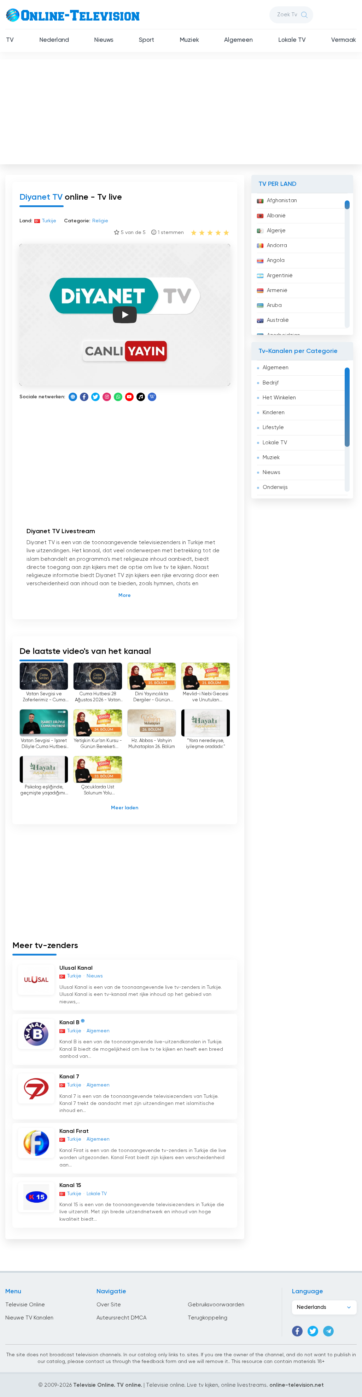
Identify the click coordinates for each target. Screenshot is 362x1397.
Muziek (189, 40)
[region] (302, 264)
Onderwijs (275, 487)
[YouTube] (129, 397)
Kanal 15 (70, 1185)
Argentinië (280, 275)
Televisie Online (25, 1304)
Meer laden (124, 807)
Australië (278, 320)
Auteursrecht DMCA (121, 1318)
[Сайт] (73, 397)
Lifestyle (273, 427)
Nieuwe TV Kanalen (29, 1318)
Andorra (277, 245)
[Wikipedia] (152, 397)
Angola (276, 260)
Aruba (274, 305)
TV (10, 40)
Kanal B (69, 1023)
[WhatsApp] (118, 397)
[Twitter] (95, 397)
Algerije (276, 230)
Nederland (54, 40)
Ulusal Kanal (76, 968)
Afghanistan (282, 200)
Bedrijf (271, 383)
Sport (146, 40)
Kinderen (274, 412)
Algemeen (238, 40)
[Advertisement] (181, 110)
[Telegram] (328, 1331)
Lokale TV (292, 40)
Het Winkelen (279, 397)
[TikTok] (140, 397)
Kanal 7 (69, 1077)
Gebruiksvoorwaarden (216, 1304)
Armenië (277, 290)
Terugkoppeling (207, 1318)
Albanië (276, 215)
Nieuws (103, 40)
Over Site (109, 1304)
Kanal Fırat (74, 1131)
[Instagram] (107, 397)
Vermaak (343, 40)
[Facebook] (84, 397)
